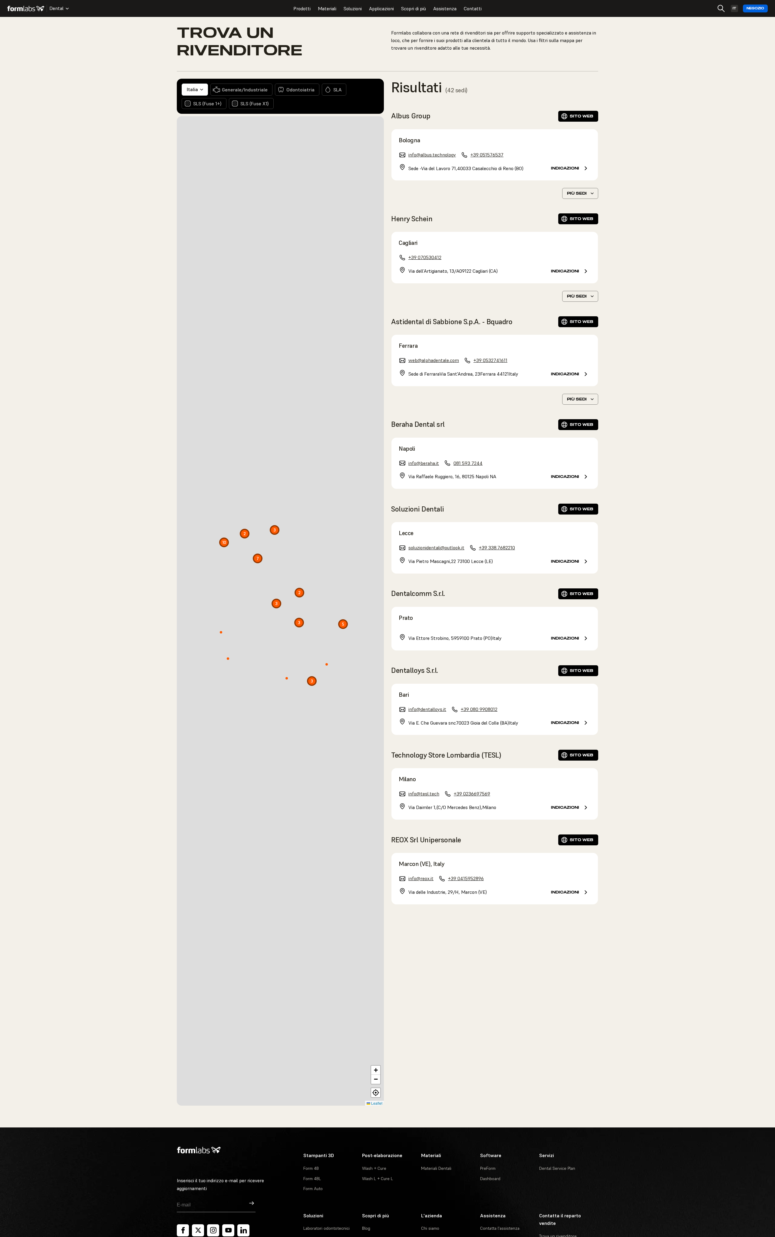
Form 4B (311, 1168)
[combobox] (195, 90)
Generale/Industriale (245, 90)
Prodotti (302, 8)
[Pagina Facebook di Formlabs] (183, 1230)
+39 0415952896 (466, 878)
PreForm (488, 1168)
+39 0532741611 (490, 360)
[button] (311, 682)
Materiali (327, 8)
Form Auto (313, 1188)
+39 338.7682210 (497, 547)
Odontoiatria (300, 90)
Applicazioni (381, 8)
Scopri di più (413, 8)
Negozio (755, 8)
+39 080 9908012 (479, 709)
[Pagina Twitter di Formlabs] (198, 1230)
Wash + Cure (374, 1168)
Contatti (473, 8)
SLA (337, 90)
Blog (366, 1228)
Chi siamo (430, 1228)
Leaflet (376, 1103)
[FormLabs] (25, 8)
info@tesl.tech (423, 794)
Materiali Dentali (436, 1168)
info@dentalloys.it (427, 709)
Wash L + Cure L (377, 1178)
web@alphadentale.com (433, 360)
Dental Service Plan (557, 1168)
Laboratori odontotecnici (326, 1228)
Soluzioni (353, 8)
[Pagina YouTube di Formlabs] (228, 1230)
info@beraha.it (423, 463)
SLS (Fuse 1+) (207, 103)
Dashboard (490, 1178)
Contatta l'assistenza (499, 1228)
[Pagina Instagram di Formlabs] (213, 1230)
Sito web (581, 116)
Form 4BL (312, 1178)
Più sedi (577, 193)
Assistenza (445, 8)
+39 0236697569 (472, 794)
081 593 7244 (468, 463)
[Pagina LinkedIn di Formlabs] (243, 1230)
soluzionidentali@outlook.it (436, 547)
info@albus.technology (432, 155)
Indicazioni (565, 168)
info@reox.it (421, 878)
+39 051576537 (486, 155)
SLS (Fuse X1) (254, 103)
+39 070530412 (424, 257)
